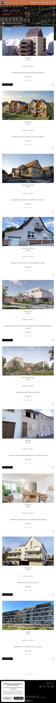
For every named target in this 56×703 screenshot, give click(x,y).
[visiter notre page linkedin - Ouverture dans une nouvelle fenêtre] (52, 686)
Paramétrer (7, 698)
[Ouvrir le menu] (53, 2)
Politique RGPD (39, 697)
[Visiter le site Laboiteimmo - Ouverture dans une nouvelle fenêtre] (28, 700)
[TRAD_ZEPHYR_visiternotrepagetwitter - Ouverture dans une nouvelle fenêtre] (44, 686)
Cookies (44, 697)
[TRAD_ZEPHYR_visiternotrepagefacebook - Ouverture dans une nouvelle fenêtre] (40, 686)
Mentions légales (25, 697)
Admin (30, 697)
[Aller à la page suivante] (33, 674)
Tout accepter (18, 698)
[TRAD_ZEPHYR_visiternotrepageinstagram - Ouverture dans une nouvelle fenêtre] (48, 686)
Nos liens (34, 697)
